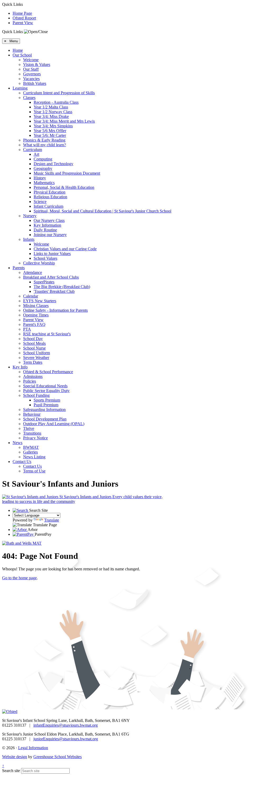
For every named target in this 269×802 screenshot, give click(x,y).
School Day (33, 338)
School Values (45, 258)
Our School (22, 55)
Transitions (32, 433)
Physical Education (49, 192)
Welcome (31, 60)
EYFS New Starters (39, 301)
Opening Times (36, 315)
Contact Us (22, 461)
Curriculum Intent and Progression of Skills (59, 93)
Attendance (32, 272)
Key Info (20, 367)
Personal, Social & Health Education (64, 187)
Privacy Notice (35, 438)
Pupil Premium (46, 405)
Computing (43, 159)
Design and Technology (53, 164)
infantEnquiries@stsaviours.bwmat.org (65, 725)
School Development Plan (44, 419)
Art (36, 154)
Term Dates (32, 362)
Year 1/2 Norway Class (53, 112)
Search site (11, 770)
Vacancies (31, 78)
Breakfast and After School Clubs (51, 277)
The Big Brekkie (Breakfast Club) (62, 286)
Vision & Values (36, 64)
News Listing (34, 457)
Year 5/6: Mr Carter (50, 135)
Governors (32, 74)
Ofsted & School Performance (48, 371)
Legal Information (33, 748)
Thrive (28, 428)
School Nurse (34, 348)
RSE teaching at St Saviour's (47, 334)
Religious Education (50, 197)
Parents (19, 267)
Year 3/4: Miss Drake (51, 116)
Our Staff (31, 69)
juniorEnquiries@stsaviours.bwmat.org (65, 739)
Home (18, 50)
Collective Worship (39, 263)
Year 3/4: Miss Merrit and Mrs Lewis (64, 121)
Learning (20, 88)
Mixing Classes (36, 305)
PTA (27, 329)
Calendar (30, 296)
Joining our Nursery (50, 234)
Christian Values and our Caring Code (65, 249)
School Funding (36, 395)
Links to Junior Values (52, 253)
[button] (36, 31)
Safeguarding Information (44, 409)
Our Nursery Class (49, 220)
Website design (14, 756)
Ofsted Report (24, 18)
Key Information (47, 225)
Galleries (30, 452)
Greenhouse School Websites (57, 756)
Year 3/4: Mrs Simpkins (53, 126)
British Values (34, 83)
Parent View (23, 22)
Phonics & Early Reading (44, 140)
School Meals (34, 343)
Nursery (30, 215)
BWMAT (31, 447)
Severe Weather (36, 357)
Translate (51, 520)
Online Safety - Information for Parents (55, 310)
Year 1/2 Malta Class (51, 107)
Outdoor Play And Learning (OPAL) (53, 423)
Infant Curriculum (48, 206)
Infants (28, 239)
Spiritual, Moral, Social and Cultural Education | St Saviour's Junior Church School (102, 211)
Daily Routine (45, 230)
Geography (43, 168)
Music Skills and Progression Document (67, 173)
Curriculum (32, 149)
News (17, 442)
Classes (29, 97)
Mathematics (44, 182)
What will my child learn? (44, 145)
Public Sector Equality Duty (46, 390)
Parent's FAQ (34, 324)
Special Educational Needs (45, 386)
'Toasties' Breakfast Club (54, 291)
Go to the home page (19, 578)
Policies (29, 381)
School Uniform (36, 353)
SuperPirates (44, 282)
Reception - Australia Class (56, 102)
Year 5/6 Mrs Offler (50, 130)
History (40, 178)
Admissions (33, 376)
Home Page (22, 13)
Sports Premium (47, 400)
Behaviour (31, 414)
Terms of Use (34, 471)
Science (40, 201)
